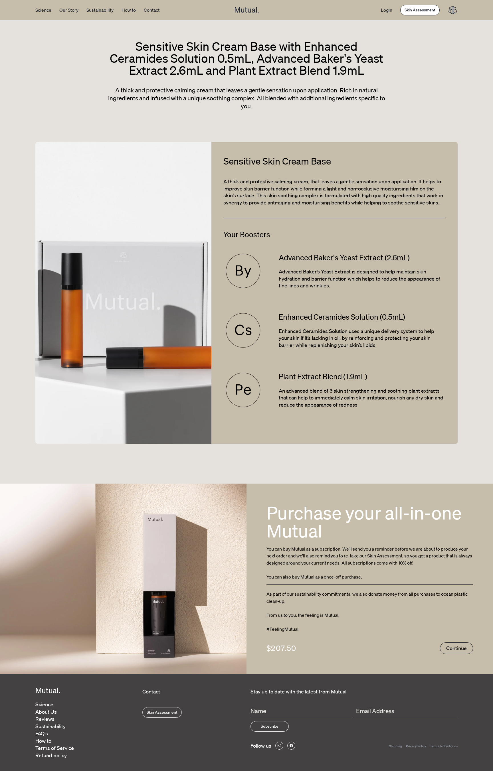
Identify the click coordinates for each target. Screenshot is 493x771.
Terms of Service (54, 748)
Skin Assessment (420, 10)
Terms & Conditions (444, 746)
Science (43, 10)
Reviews (44, 719)
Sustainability (100, 10)
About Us (46, 712)
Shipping (395, 746)
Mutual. (246, 9)
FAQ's (41, 733)
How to (129, 10)
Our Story (68, 10)
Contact (151, 10)
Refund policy (51, 755)
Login (386, 10)
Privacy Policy (416, 746)
